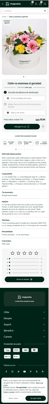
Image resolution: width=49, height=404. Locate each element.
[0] (31, 4)
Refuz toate (13, 398)
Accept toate (35, 398)
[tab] (16, 149)
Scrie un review (23, 279)
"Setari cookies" (9, 392)
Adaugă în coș (20, 127)
